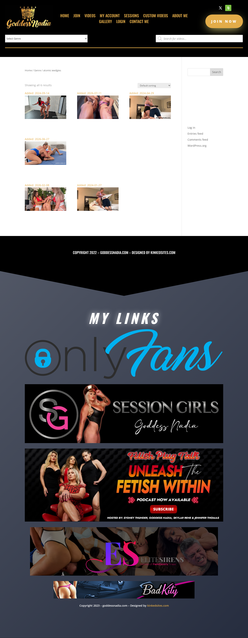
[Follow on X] (220, 8)
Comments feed (198, 139)
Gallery (105, 22)
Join (76, 16)
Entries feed (195, 133)
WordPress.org (197, 145)
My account (110, 16)
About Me (180, 16)
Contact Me (139, 22)
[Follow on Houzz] (228, 8)
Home (64, 16)
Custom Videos (155, 16)
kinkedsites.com (163, 252)
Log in (191, 127)
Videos (90, 16)
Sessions (131, 16)
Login (120, 22)
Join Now (224, 21)
